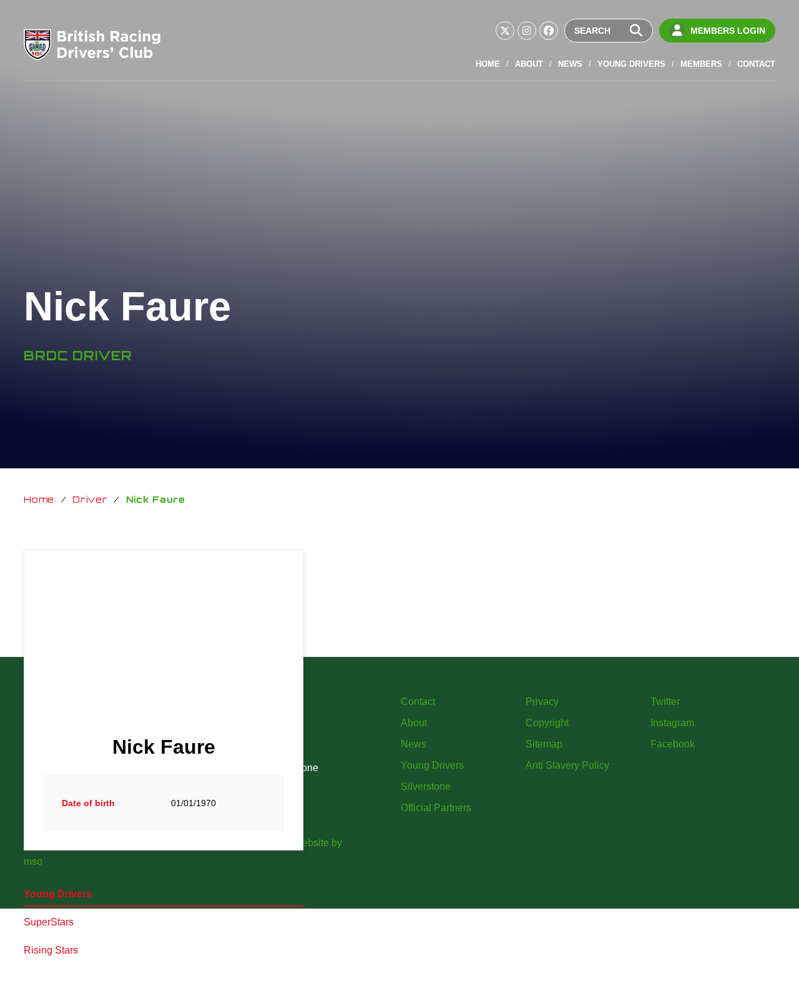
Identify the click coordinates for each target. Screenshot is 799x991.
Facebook (672, 744)
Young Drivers (631, 64)
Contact (756, 64)
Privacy (542, 701)
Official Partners (436, 807)
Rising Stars (51, 950)
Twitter (665, 701)
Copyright (547, 722)
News (570, 64)
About (529, 64)
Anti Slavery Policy (567, 765)
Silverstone (426, 786)
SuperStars (49, 922)
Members (701, 64)
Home (488, 64)
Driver (89, 499)
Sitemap (544, 744)
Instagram (672, 722)
